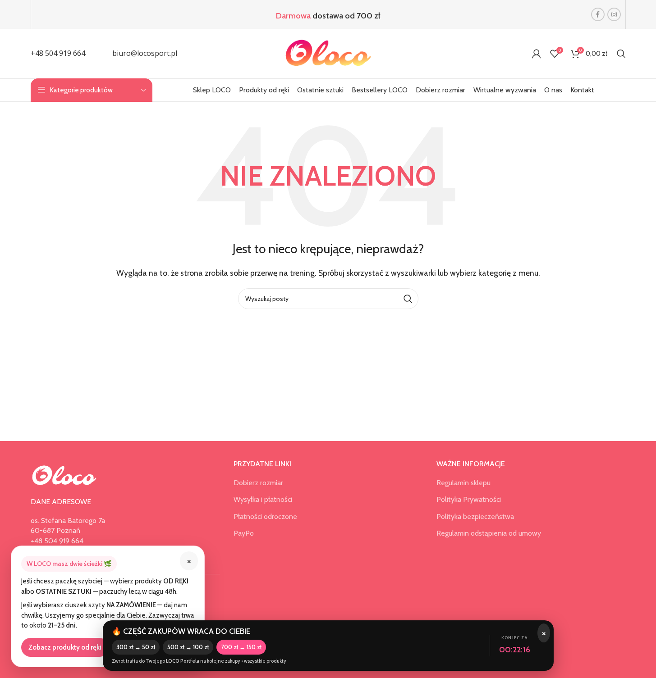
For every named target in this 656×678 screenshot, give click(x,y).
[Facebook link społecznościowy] (598, 14)
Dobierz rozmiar (258, 482)
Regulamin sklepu (463, 482)
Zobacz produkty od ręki (64, 647)
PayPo (244, 533)
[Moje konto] (537, 54)
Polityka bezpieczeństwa (475, 516)
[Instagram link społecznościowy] (614, 14)
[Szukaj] (621, 54)
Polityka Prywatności (468, 499)
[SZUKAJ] (408, 298)
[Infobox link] (58, 53)
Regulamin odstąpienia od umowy (488, 533)
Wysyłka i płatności (263, 499)
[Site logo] (328, 53)
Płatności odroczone (265, 516)
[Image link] (64, 474)
